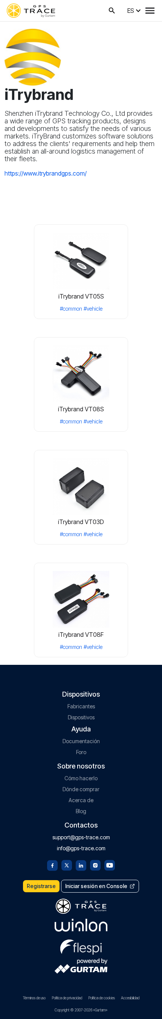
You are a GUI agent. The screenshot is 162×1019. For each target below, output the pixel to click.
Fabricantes (81, 706)
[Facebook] (52, 864)
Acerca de (81, 800)
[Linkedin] (81, 864)
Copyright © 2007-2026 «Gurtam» (81, 1010)
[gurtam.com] (81, 925)
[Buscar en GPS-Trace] (111, 10)
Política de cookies (101, 998)
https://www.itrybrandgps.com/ (46, 173)
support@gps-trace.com (81, 837)
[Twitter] (66, 864)
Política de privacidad (67, 998)
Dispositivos (81, 717)
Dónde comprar (81, 789)
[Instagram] (95, 864)
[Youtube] (109, 864)
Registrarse (41, 886)
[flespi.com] (81, 946)
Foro (81, 752)
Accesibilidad (130, 998)
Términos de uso (34, 998)
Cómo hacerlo (81, 778)
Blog (81, 811)
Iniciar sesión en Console (96, 886)
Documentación (81, 741)
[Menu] (150, 11)
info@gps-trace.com (81, 848)
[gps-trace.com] (31, 10)
